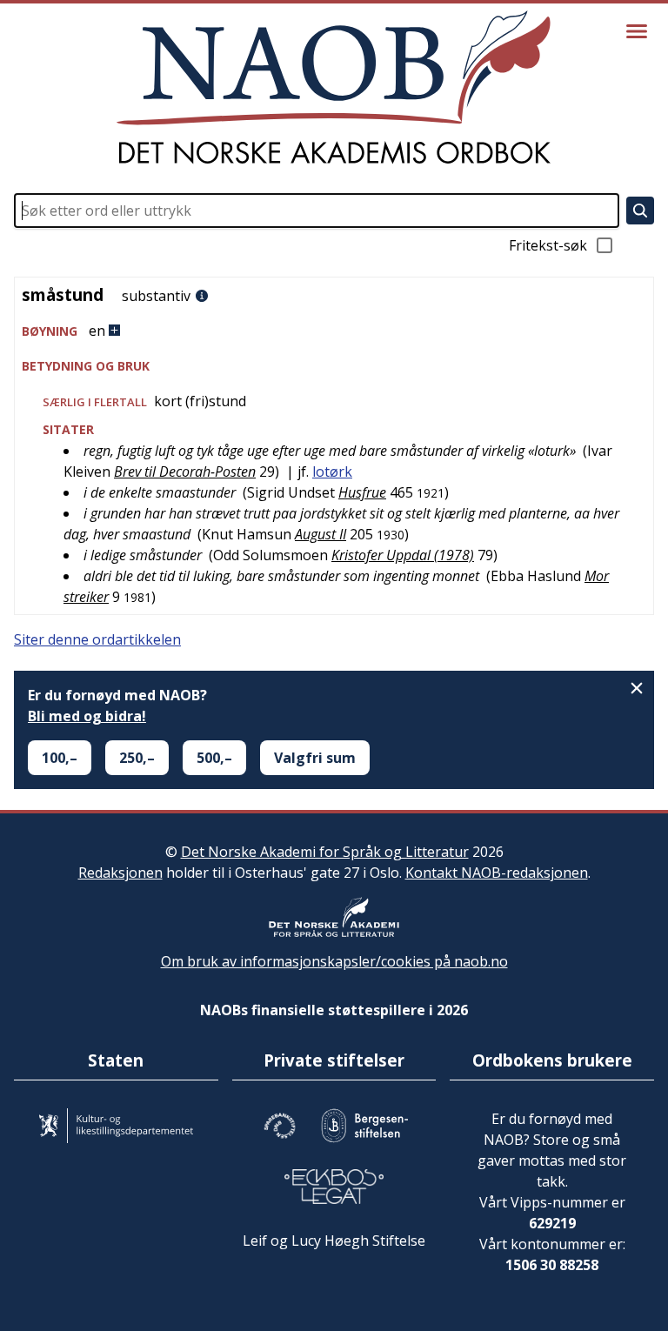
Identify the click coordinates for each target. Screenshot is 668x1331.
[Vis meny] (636, 31)
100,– (59, 757)
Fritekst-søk (548, 245)
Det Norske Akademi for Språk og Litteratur (325, 851)
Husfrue (362, 492)
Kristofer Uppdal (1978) (402, 555)
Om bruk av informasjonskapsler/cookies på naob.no (334, 961)
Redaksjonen (120, 872)
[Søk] (640, 210)
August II (320, 534)
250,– (137, 757)
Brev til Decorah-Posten (185, 471)
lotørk (332, 471)
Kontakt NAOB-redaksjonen (496, 872)
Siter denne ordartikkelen (97, 639)
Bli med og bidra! (87, 716)
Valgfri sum (315, 757)
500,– (214, 757)
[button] (334, 331)
